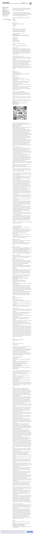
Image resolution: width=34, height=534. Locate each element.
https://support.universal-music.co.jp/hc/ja (19, 524)
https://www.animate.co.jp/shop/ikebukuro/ (19, 31)
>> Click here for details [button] (20, 532)
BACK (3, 20)
